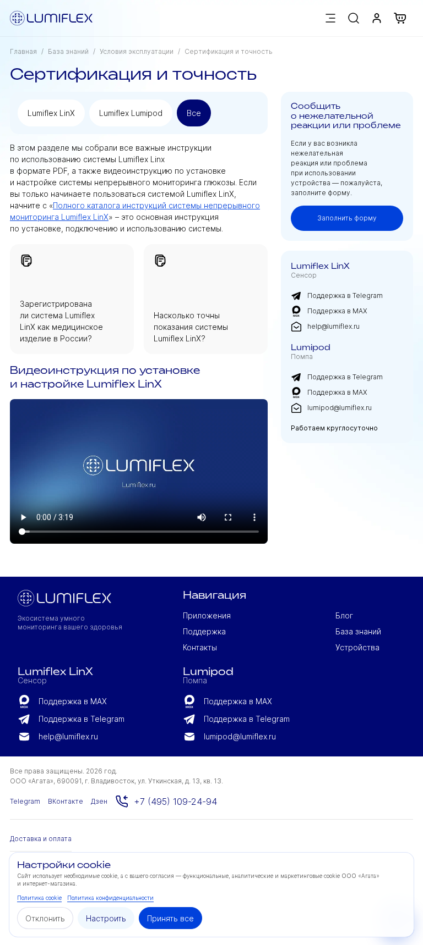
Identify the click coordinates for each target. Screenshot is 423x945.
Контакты (200, 647)
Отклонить (45, 918)
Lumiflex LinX (51, 113)
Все (194, 113)
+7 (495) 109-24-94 (175, 801)
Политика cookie (39, 897)
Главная (23, 51)
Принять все (170, 918)
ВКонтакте (65, 801)
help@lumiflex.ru (333, 326)
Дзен (99, 801)
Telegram (25, 801)
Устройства (357, 647)
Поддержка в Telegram (345, 295)
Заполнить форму (347, 218)
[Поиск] (353, 18)
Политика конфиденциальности (110, 897)
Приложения (207, 615)
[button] (330, 18)
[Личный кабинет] (376, 18)
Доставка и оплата (41, 839)
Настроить (106, 918)
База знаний (68, 51)
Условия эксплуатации (136, 51)
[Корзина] (403, 18)
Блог (344, 615)
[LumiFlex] (51, 18)
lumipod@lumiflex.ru (339, 408)
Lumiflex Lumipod (130, 113)
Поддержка (204, 631)
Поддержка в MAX (337, 311)
